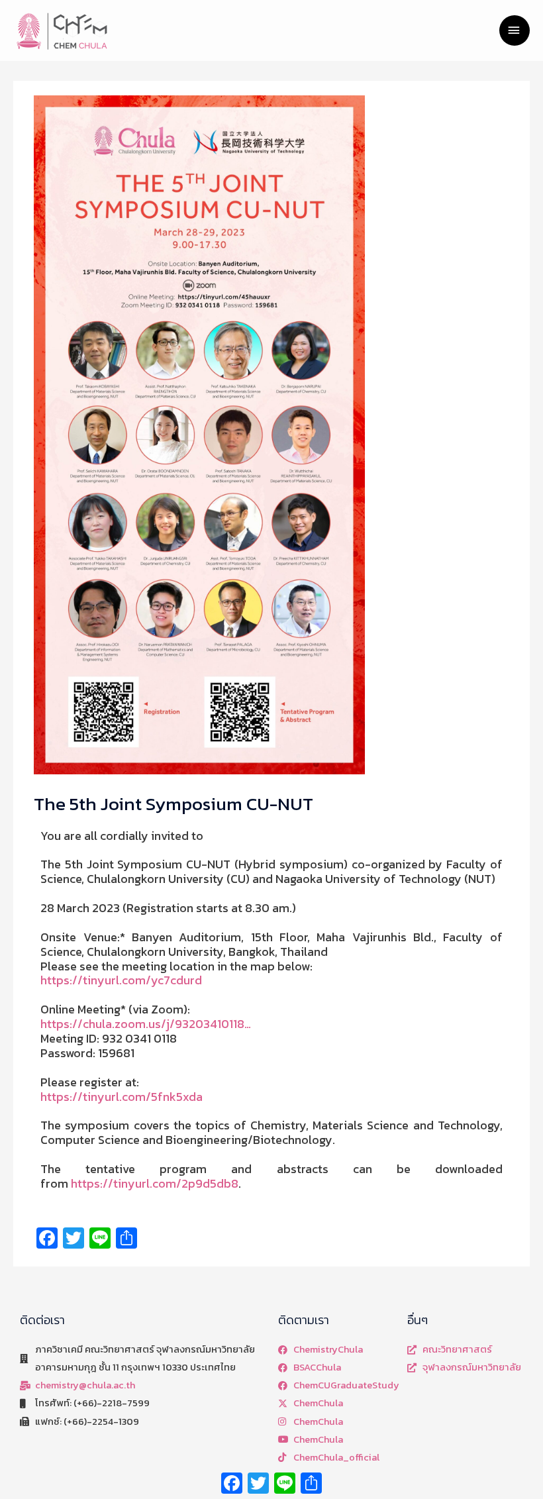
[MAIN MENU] (514, 30)
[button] (271, 1010)
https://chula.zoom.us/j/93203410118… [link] (145, 1024)
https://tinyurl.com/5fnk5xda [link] (121, 1097)
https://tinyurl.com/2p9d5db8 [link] (154, 1183)
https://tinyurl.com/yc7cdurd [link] (121, 980)
